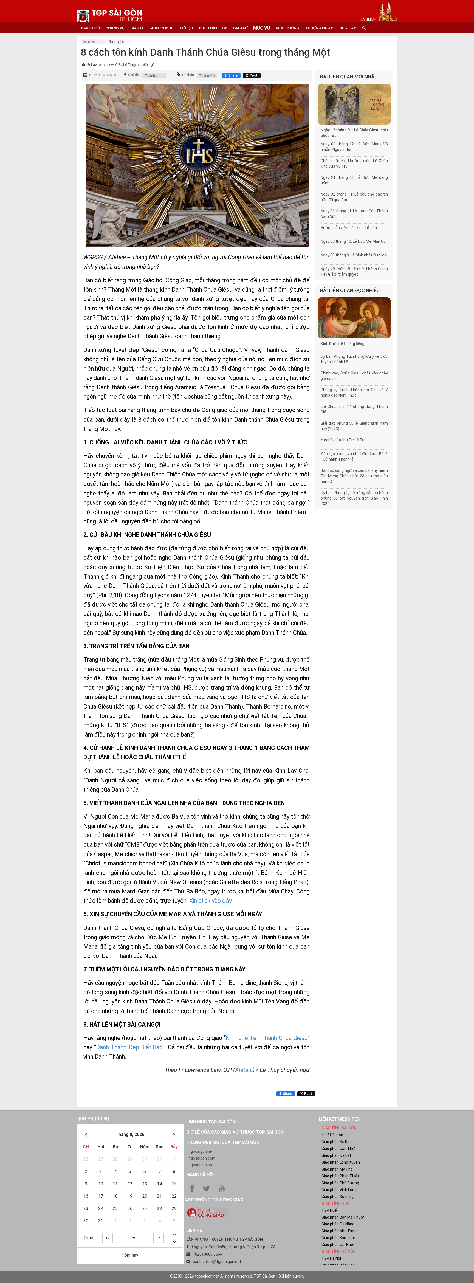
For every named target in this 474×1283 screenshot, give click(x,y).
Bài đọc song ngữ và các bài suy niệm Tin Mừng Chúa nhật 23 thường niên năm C (354, 476)
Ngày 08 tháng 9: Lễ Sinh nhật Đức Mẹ (354, 255)
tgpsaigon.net (201, 1151)
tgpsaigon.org (201, 1165)
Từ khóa (187, 75)
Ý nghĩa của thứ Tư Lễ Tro (343, 440)
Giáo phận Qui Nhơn (338, 1244)
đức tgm (348, 28)
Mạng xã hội (200, 1174)
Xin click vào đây (210, 900)
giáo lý (137, 28)
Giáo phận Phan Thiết (340, 1176)
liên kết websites (339, 1119)
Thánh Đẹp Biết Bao (136, 1047)
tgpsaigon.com (202, 1158)
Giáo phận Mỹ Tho (337, 1169)
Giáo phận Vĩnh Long (339, 1190)
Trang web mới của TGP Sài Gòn (222, 1142)
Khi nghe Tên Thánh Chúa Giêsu (266, 1037)
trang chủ (89, 28)
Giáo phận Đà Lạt (336, 1155)
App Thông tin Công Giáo (214, 1199)
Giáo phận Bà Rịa (336, 1142)
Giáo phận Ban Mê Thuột (343, 1217)
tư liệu (186, 28)
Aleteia (244, 1070)
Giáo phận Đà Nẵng (337, 1224)
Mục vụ (90, 42)
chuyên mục (161, 28)
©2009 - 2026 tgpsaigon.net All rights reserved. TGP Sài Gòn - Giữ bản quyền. (237, 1276)
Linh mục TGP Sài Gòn (211, 1121)
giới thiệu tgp (213, 28)
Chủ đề (133, 75)
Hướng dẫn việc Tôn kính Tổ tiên (349, 227)
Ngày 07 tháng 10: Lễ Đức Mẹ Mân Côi (353, 241)
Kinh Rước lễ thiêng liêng (342, 344)
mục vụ (261, 28)
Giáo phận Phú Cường (340, 1183)
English (368, 19)
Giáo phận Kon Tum (338, 1238)
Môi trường (287, 28)
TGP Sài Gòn (332, 1135)
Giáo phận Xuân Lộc (338, 1196)
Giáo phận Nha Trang (339, 1231)
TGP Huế (329, 1210)
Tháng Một (207, 76)
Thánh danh (154, 76)
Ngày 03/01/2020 (102, 75)
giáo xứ (240, 28)
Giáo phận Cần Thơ (338, 1148)
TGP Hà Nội (331, 1258)
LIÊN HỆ (194, 1230)
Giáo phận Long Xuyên (340, 1162)
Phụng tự (116, 42)
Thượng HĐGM (319, 28)
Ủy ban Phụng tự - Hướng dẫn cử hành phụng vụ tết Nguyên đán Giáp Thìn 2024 (354, 498)
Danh (102, 1047)
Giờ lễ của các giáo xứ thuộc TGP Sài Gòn (235, 1132)
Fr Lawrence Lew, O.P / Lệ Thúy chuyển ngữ (121, 65)
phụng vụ (115, 28)
